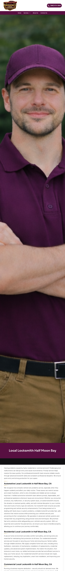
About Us (35, 13)
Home (19, 13)
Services (26, 13)
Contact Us (44, 13)
